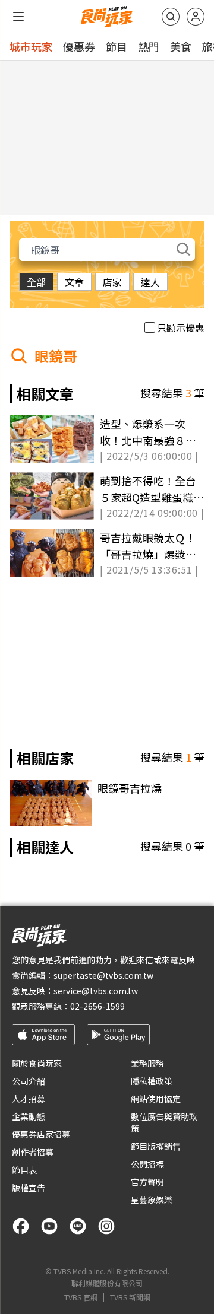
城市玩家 (31, 46)
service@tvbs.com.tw (96, 991)
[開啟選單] (18, 17)
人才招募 (28, 1099)
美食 (180, 46)
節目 (116, 46)
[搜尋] (171, 17)
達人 (150, 282)
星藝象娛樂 (151, 1199)
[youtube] (49, 1226)
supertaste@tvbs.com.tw (103, 975)
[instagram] (106, 1226)
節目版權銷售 (156, 1146)
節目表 (24, 1170)
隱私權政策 (151, 1081)
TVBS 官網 (80, 1297)
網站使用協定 (156, 1099)
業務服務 (147, 1063)
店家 (112, 282)
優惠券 (79, 46)
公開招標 (147, 1164)
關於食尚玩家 (37, 1063)
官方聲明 (147, 1182)
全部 (36, 282)
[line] (78, 1226)
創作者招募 (33, 1152)
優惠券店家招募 (41, 1134)
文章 (74, 282)
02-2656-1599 (97, 1006)
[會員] (195, 17)
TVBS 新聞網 (130, 1297)
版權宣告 (28, 1188)
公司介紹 (28, 1081)
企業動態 (28, 1116)
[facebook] (21, 1226)
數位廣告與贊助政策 (164, 1122)
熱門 (148, 46)
